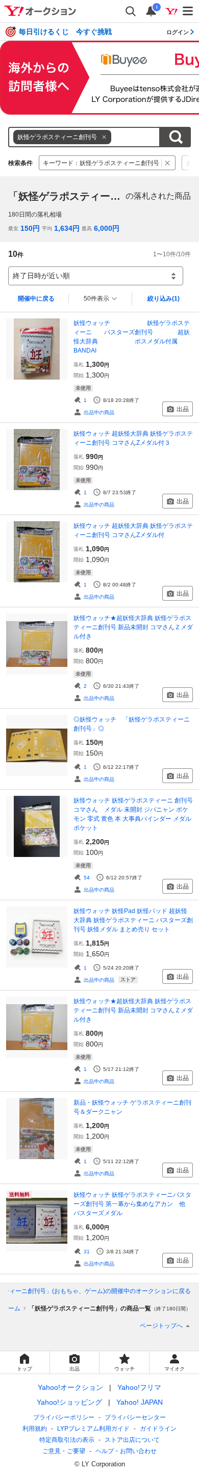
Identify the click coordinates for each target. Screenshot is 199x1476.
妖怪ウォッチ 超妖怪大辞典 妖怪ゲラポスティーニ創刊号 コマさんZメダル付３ (133, 438)
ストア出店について (132, 1439)
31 (87, 1251)
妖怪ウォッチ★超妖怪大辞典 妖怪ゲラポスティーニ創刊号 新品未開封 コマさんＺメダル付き (133, 627)
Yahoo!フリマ (139, 1387)
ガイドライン (158, 1428)
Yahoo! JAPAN (139, 1402)
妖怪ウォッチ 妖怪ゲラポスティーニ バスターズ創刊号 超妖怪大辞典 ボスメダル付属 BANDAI (133, 336)
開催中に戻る (36, 298)
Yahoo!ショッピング (69, 1402)
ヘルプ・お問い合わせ (126, 1451)
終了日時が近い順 (41, 276)
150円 (30, 228)
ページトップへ (161, 1325)
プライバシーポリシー (63, 1417)
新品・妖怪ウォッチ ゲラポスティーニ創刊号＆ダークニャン (132, 1107)
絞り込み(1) (163, 298)
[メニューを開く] (188, 11)
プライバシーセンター (135, 1417)
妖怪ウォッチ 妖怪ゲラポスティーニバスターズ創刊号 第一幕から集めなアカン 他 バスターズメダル (132, 1204)
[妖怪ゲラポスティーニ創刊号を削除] (104, 137)
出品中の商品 (99, 412)
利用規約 (34, 1428)
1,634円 (67, 228)
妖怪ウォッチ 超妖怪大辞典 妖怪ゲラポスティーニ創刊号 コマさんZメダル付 (133, 530)
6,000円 (106, 228)
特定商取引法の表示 (66, 1439)
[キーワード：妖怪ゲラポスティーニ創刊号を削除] (167, 162)
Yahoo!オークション (70, 1387)
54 (87, 877)
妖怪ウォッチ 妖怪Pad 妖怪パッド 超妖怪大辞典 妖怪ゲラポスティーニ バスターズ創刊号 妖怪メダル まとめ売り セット (133, 920)
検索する (175, 137)
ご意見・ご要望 (63, 1451)
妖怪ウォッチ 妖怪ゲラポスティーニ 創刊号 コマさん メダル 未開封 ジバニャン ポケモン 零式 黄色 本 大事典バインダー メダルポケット (133, 814)
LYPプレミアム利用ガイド (93, 1428)
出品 (183, 409)
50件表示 (96, 298)
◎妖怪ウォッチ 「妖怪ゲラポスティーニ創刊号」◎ (131, 724)
